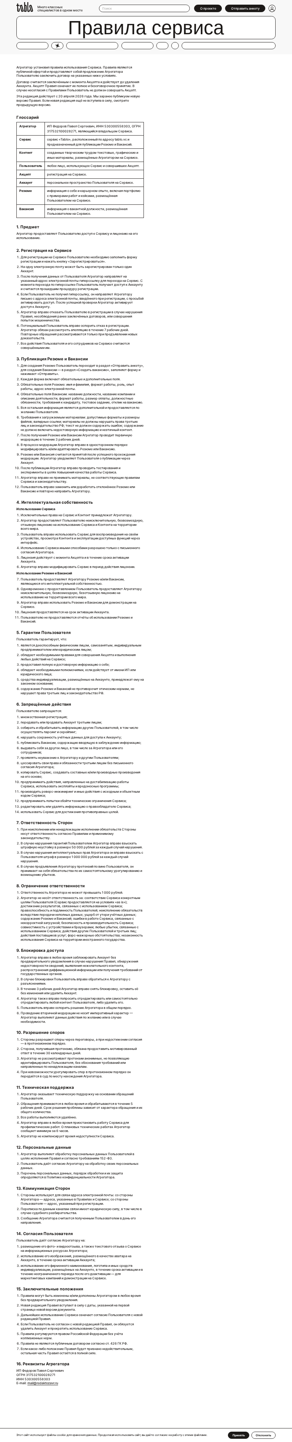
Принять (239, 1435)
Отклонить (263, 1435)
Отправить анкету (245, 8)
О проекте (208, 8)
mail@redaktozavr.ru (42, 1383)
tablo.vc (121, 139)
